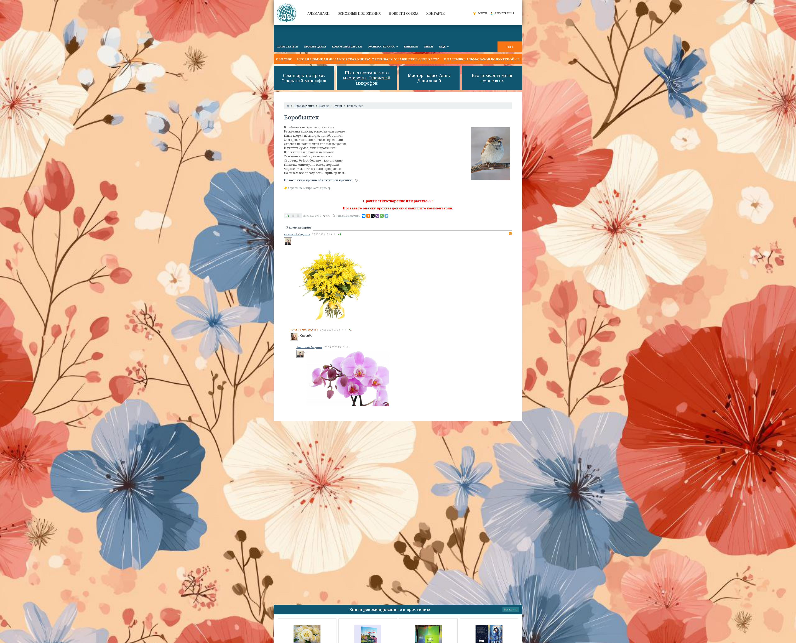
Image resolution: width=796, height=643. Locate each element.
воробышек (296, 188)
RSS (510, 233)
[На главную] (287, 12)
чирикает (312, 188)
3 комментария (298, 227)
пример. (325, 188)
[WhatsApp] (382, 216)
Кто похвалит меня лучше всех (492, 78)
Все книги (511, 609)
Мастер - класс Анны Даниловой (429, 78)
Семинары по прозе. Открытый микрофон (304, 78)
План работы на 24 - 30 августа (493, 59)
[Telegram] (386, 216)
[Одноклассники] (368, 216)
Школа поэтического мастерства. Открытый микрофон (367, 78)
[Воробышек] (490, 153)
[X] (373, 216)
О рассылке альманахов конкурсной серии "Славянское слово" (399, 59)
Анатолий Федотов (297, 234)
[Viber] (377, 216)
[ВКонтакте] (363, 216)
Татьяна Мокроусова (348, 215)
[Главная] (287, 105)
